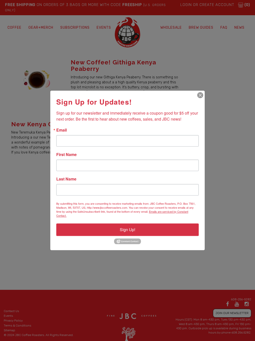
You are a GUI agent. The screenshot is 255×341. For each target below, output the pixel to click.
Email (61, 130)
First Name (66, 155)
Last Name (66, 179)
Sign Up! (127, 229)
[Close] (200, 95)
